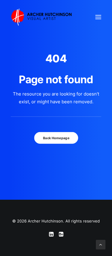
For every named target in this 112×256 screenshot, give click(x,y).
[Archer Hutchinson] (41, 17)
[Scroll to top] (100, 244)
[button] (98, 17)
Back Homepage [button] (56, 138)
